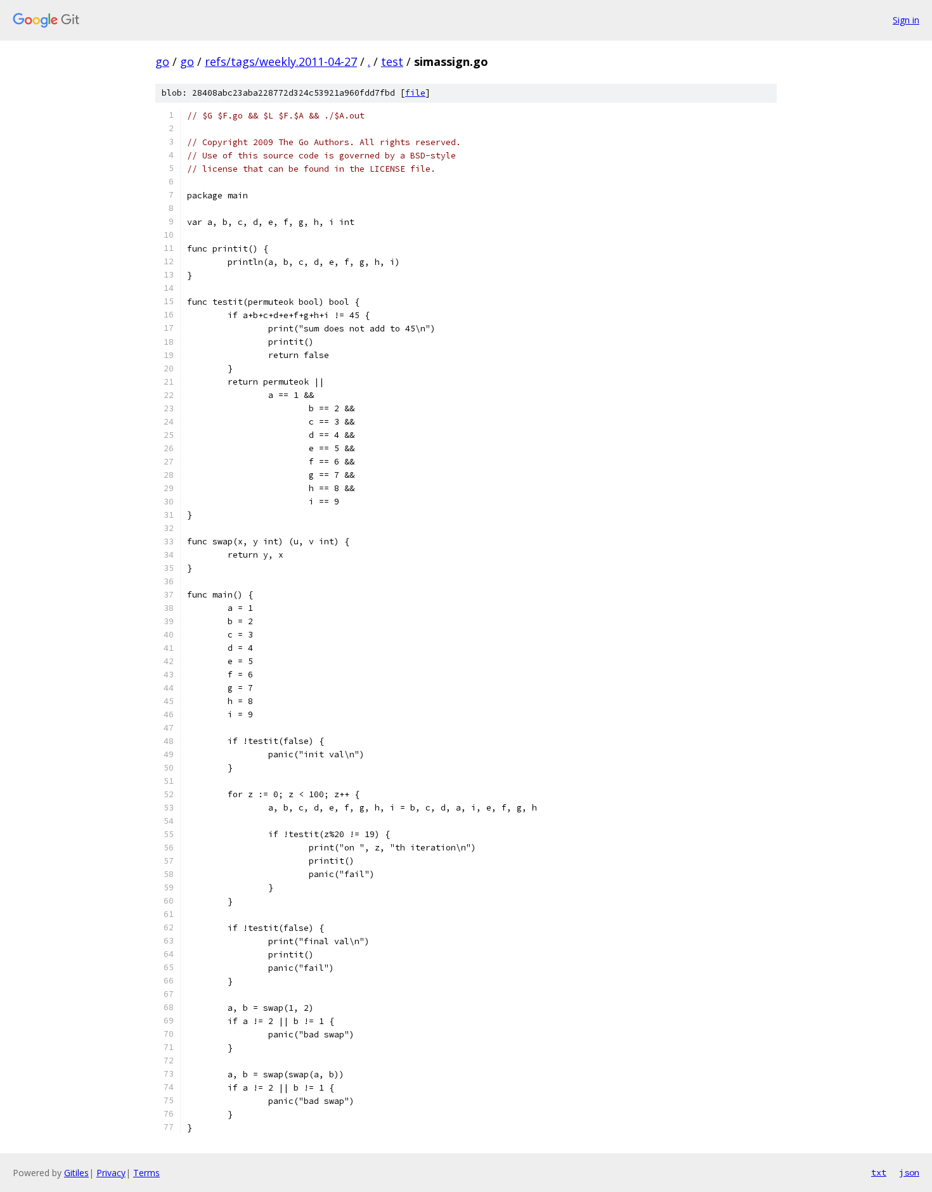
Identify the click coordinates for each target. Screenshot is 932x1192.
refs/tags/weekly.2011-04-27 (281, 61)
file (415, 92)
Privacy (111, 1173)
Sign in (906, 20)
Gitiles (76, 1173)
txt (878, 1172)
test (392, 61)
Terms (146, 1173)
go (162, 61)
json (909, 1172)
